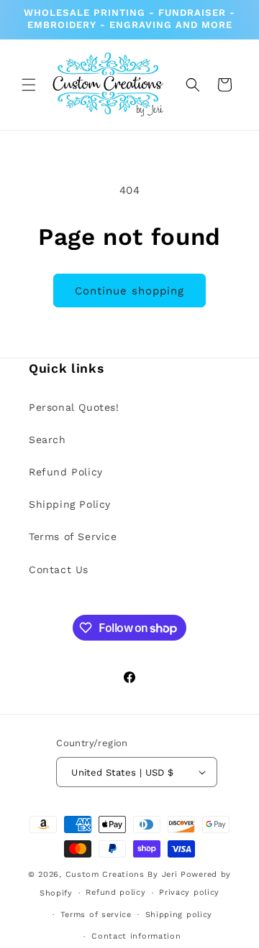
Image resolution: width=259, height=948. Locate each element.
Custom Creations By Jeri (123, 874)
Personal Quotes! (74, 407)
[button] (29, 85)
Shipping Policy (70, 504)
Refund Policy (66, 472)
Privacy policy (189, 892)
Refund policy (115, 892)
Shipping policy (179, 914)
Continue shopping (129, 290)
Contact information (136, 936)
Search (47, 439)
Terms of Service (73, 536)
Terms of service (96, 914)
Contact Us (58, 569)
